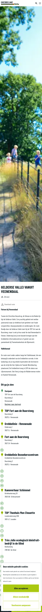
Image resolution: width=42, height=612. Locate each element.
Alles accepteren (21, 588)
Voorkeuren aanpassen (21, 605)
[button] (26, 311)
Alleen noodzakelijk (21, 596)
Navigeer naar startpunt (13, 404)
